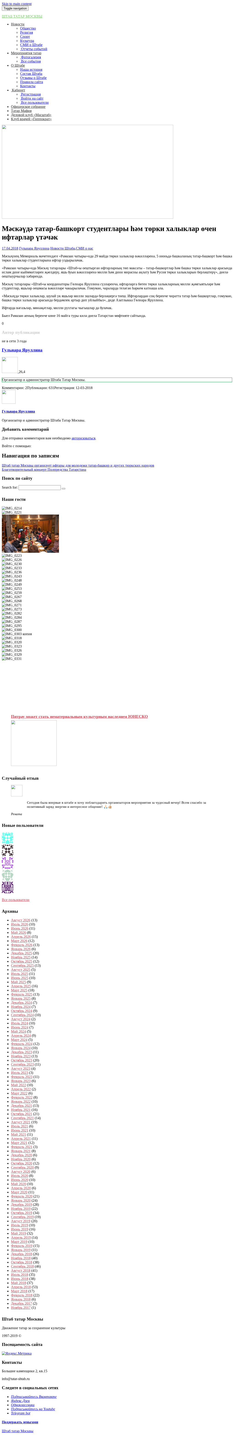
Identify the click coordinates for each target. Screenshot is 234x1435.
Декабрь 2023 (21, 1052)
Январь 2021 (21, 1151)
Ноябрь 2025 (21, 957)
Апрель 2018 (21, 1287)
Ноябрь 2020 (21, 1159)
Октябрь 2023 (21, 1060)
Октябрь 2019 (21, 1213)
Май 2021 (18, 1134)
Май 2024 (18, 1031)
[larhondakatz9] (7, 842)
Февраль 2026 (21, 945)
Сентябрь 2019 (22, 1217)
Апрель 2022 (21, 1089)
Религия (26, 32)
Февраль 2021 (21, 1147)
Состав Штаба (31, 74)
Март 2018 (19, 1291)
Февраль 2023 (21, 1077)
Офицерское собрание (28, 107)
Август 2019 (20, 1221)
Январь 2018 (21, 1299)
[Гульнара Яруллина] (10, 372)
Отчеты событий (33, 49)
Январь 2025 (21, 998)
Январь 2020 (21, 1200)
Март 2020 (19, 1192)
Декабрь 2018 (21, 1254)
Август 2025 (20, 970)
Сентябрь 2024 (22, 1015)
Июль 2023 (19, 1073)
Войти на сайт (31, 98)
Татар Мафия (21, 111)
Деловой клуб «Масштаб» (31, 115)
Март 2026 (19, 941)
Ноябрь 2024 (21, 1007)
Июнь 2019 (19, 1229)
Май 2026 (18, 932)
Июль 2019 (19, 1225)
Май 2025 (18, 982)
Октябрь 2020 (21, 1163)
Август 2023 (20, 1068)
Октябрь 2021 (21, 1114)
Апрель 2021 (21, 1139)
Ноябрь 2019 (21, 1209)
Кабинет (18, 90)
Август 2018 (20, 1270)
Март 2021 (19, 1143)
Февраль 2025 (21, 994)
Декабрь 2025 (21, 953)
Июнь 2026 (19, 928)
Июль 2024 (19, 1023)
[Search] (63, 488)
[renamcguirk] (7, 880)
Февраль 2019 (21, 1246)
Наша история (31, 69)
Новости (17, 24)
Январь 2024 (21, 1048)
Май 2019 (18, 1233)
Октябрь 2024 (21, 1011)
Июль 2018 (19, 1275)
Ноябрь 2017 (21, 1308)
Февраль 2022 (21, 1097)
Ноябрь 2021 (21, 1110)
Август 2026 (20, 920)
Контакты (27, 86)
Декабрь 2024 (21, 1003)
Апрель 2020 (21, 1188)
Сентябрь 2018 (22, 1266)
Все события (30, 61)
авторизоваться (83, 438)
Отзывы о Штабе (33, 78)
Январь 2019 (21, 1250)
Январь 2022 (21, 1101)
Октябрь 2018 (21, 1262)
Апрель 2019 (21, 1237)
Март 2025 (19, 990)
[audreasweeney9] (7, 855)
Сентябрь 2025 (22, 965)
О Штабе (18, 65)
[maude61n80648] (7, 892)
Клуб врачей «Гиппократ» (31, 119)
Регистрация (30, 94)
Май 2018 (18, 1283)
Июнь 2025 (19, 978)
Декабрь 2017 (21, 1303)
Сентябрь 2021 (22, 1118)
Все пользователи (34, 102)
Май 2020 (18, 1184)
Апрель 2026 (21, 937)
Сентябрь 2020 (22, 1167)
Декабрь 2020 (21, 1155)
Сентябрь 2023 (22, 1064)
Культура (27, 41)
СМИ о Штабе (31, 45)
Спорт (25, 36)
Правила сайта (31, 82)
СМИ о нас (84, 248)
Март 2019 (19, 1242)
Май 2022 (18, 1085)
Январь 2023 (21, 1081)
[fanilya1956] (7, 867)
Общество (28, 28)
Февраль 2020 (21, 1196)
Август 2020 (20, 1172)
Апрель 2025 (21, 986)
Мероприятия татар (26, 53)
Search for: (10, 487)
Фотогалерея (30, 57)
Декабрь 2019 (21, 1204)
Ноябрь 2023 (21, 1056)
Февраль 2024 (21, 1044)
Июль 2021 (19, 1126)
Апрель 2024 (21, 1035)
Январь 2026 (21, 949)
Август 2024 (20, 1019)
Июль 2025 (19, 974)
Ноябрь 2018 (21, 1258)
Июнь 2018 (19, 1279)
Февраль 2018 (21, 1295)
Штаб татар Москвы (22, 16)
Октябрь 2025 (21, 961)
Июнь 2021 (19, 1130)
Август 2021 (20, 1122)
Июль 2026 (19, 924)
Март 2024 (19, 1040)
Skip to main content (17, 4)
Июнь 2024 (19, 1027)
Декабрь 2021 (21, 1106)
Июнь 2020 (19, 1180)
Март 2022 (19, 1093)
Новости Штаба (62, 248)
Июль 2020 (19, 1176)
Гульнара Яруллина (34, 248)
